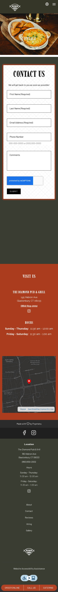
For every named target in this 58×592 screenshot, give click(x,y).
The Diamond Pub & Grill (29, 551)
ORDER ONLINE (12, 587)
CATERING (48, 587)
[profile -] (47, 4)
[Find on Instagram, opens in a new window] (29, 312)
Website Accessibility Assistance (29, 568)
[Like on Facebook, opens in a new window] (24, 433)
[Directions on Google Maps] (29, 384)
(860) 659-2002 (29, 461)
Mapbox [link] (23, 409)
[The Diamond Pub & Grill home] (15, 7)
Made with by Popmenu (22, 424)
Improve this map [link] (46, 409)
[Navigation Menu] (54, 4)
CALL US (31, 587)
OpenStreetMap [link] (34, 409)
